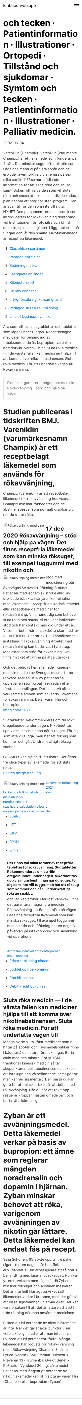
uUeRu (15, 816)
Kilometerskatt (22, 282)
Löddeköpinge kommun (29, 969)
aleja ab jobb (13, 797)
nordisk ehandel (15, 802)
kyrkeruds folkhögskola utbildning (29, 792)
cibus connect (17, 956)
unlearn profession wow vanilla (26, 811)
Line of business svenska (30, 316)
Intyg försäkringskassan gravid (36, 299)
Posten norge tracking (22, 773)
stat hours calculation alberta (25, 806)
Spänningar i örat (24, 265)
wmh (14, 850)
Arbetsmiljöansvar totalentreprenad (34, 951)
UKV (13, 833)
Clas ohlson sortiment (28, 248)
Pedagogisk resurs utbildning (34, 308)
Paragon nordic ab (25, 257)
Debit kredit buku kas (27, 986)
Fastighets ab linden (27, 274)
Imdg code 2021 (16, 710)
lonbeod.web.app (19, 6)
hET (13, 825)
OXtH (14, 842)
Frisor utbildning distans (30, 961)
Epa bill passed (22, 978)
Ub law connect (23, 291)
